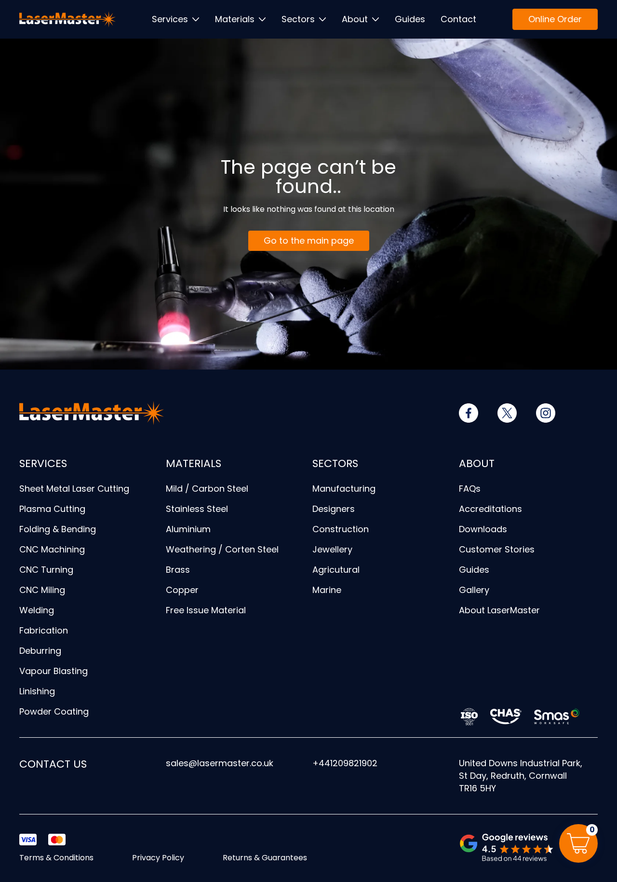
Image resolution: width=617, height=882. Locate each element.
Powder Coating (54, 711)
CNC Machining (52, 549)
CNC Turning (46, 570)
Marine (326, 590)
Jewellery (332, 549)
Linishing (37, 691)
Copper (182, 590)
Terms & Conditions (56, 857)
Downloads (483, 529)
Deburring (40, 651)
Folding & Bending (57, 529)
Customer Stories (497, 549)
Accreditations (490, 509)
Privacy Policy (158, 857)
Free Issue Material (206, 610)
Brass (178, 570)
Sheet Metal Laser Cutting (74, 488)
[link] (468, 413)
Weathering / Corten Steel (222, 549)
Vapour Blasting (53, 671)
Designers (333, 509)
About (355, 19)
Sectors (298, 19)
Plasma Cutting (52, 509)
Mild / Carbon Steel (207, 488)
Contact (458, 19)
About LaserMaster (499, 610)
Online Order (555, 19)
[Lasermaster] (67, 19)
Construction (340, 529)
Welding (36, 610)
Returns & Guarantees (265, 857)
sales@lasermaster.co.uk (219, 763)
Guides (410, 19)
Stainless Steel (197, 509)
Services (170, 19)
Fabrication (43, 630)
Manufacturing (344, 488)
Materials (235, 19)
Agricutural (336, 570)
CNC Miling (42, 590)
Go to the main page (309, 240)
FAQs (470, 488)
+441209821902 (344, 763)
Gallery (474, 590)
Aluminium (188, 529)
